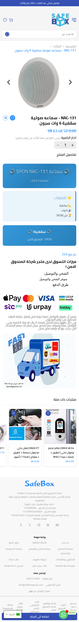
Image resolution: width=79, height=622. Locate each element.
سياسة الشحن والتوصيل (39, 549)
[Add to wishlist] (12, 118)
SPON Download (8, 606)
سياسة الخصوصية (14, 549)
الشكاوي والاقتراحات (65, 559)
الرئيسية (71, 46)
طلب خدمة (14, 559)
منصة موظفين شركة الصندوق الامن (49, 606)
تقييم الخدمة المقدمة (65, 566)
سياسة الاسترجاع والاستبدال (65, 551)
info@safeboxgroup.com (31, 585)
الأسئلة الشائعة (40, 542)
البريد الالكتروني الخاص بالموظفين (34, 607)
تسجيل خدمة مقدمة (13, 566)
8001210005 (33, 578)
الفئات (57, 46)
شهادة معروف (40, 559)
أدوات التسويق (62, 606)
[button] (12, 614)
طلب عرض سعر (40, 566)
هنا (31, 591)
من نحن (65, 542)
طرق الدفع (14, 542)
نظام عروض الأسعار (19, 606)
